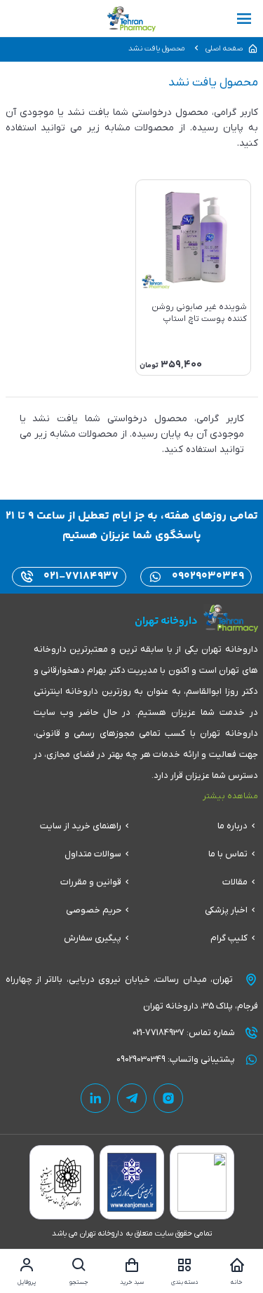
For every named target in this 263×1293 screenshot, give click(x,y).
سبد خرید (132, 1282)
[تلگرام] (132, 1098)
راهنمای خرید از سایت (80, 826)
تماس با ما (228, 854)
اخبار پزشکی (226, 910)
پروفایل (27, 1282)
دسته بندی (184, 1282)
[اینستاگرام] (168, 1098)
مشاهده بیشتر (230, 796)
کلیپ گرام (229, 938)
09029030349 (206, 576)
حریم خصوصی (93, 910)
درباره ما (232, 826)
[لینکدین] (95, 1098)
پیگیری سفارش (92, 938)
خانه (237, 1282)
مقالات (235, 882)
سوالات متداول (93, 854)
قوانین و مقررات (90, 882)
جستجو (78, 1282)
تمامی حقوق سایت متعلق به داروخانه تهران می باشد (132, 1233)
